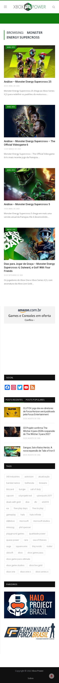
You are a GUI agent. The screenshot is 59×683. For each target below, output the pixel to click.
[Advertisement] (29, 347)
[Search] (53, 7)
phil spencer (25, 527)
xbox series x (42, 571)
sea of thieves (40, 540)
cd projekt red (25, 495)
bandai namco (13, 482)
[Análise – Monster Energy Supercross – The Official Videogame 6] (29, 121)
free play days (21, 508)
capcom (10, 495)
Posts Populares (35, 399)
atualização (44, 476)
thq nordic (37, 546)
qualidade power (37, 533)
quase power (12, 540)
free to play (37, 508)
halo (23, 514)
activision (29, 476)
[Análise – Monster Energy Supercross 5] (29, 184)
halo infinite (35, 514)
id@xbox (10, 520)
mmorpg (10, 527)
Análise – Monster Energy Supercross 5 (27, 204)
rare (26, 540)
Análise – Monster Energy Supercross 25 (27, 81)
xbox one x (25, 571)
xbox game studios (15, 565)
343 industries (13, 476)
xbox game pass (35, 552)
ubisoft (9, 552)
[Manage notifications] (51, 676)
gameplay (11, 514)
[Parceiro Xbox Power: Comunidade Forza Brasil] (29, 645)
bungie (22, 489)
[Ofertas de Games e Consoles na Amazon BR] (29, 322)
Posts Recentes (14, 399)
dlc (35, 501)
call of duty (35, 489)
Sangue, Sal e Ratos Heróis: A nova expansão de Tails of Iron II (39, 449)
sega (8, 546)
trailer (49, 546)
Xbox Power (37, 670)
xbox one (10, 571)
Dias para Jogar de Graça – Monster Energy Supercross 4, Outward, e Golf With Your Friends (29, 267)
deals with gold (13, 501)
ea (7, 508)
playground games (15, 533)
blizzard (10, 489)
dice (27, 501)
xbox (20, 552)
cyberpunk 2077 (44, 495)
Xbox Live (11, 229)
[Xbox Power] (29, 6)
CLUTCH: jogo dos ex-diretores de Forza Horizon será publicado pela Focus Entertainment (39, 411)
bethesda (29, 482)
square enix (21, 546)
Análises (11, 47)
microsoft (24, 520)
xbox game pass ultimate (18, 559)
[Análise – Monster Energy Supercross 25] (29, 61)
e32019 (45, 501)
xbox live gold (35, 565)
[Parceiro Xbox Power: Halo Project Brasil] (29, 617)
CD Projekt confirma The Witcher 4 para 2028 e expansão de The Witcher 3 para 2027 (39, 431)
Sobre (31, 678)
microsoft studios (41, 520)
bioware (43, 482)
